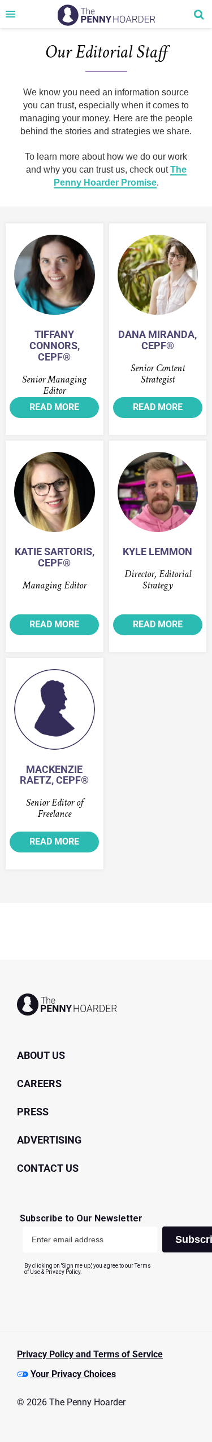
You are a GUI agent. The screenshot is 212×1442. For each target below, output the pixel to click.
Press (33, 1112)
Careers (39, 1083)
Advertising (49, 1140)
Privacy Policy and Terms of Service (90, 1354)
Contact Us (48, 1168)
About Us (41, 1055)
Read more (54, 407)
